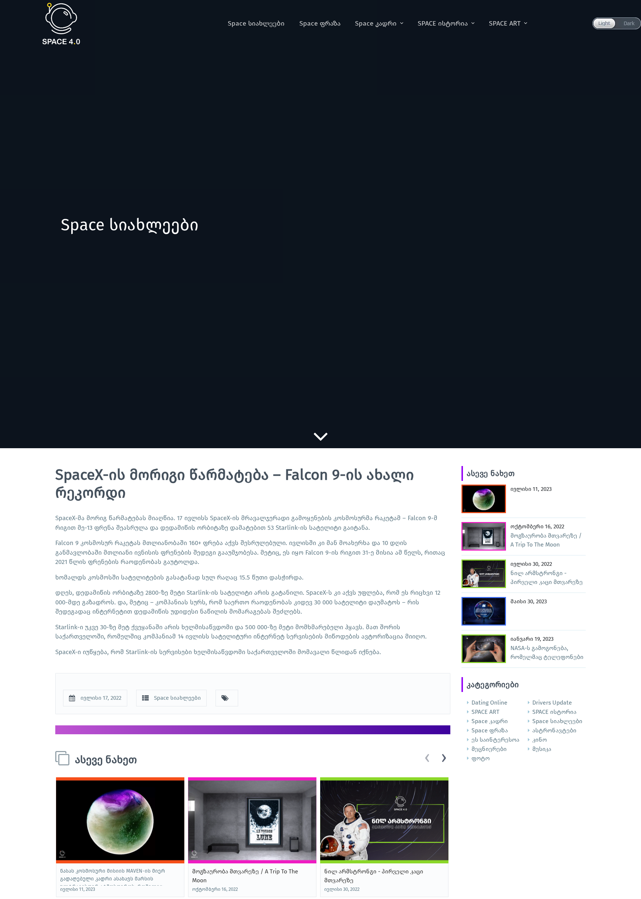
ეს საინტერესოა (495, 739)
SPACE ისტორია (443, 23)
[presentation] (427, 758)
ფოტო (480, 758)
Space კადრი (376, 23)
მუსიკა (541, 748)
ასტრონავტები (554, 730)
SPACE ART (504, 23)
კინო (539, 739)
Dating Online (489, 702)
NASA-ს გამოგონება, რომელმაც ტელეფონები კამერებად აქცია (547, 656)
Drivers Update (552, 702)
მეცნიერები (489, 748)
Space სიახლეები (256, 23)
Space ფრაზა (320, 23)
